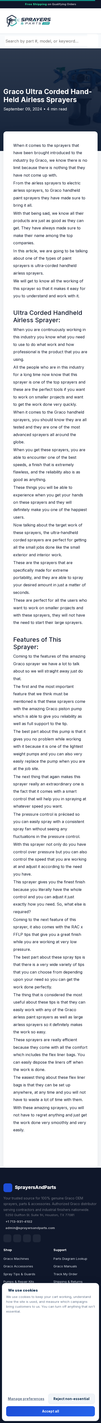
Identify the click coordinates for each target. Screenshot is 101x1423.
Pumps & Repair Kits (18, 1282)
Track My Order (65, 1274)
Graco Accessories (18, 1266)
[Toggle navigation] (88, 21)
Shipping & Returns (68, 1282)
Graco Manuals (65, 1266)
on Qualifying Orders (50, 4)
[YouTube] (37, 1238)
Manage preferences (26, 1399)
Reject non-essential (71, 1399)
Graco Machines (16, 1259)
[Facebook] (7, 1238)
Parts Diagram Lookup (70, 1259)
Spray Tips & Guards (19, 1274)
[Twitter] (27, 1238)
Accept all (50, 1411)
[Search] (93, 41)
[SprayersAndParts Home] (28, 21)
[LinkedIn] (17, 1238)
